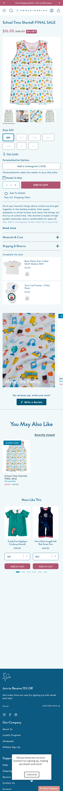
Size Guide (12, 153)
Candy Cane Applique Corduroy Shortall (17, 543)
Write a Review (35, 402)
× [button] (50, 752)
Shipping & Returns (14, 246)
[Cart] (58, 10)
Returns (7, 777)
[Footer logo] (7, 677)
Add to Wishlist (17, 193)
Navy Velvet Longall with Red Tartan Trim (46, 543)
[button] (35, 788)
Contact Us (9, 782)
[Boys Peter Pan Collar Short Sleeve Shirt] (12, 268)
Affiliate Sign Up (11, 747)
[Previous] (4, 2)
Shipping (7, 770)
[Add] (27, 273)
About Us (7, 729)
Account (7, 789)
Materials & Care (13, 237)
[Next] (59, 2)
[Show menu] (4, 10)
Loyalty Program (12, 735)
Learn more (31, 774)
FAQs (5, 765)
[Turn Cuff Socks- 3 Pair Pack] (12, 292)
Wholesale (8, 741)
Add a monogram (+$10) (31, 166)
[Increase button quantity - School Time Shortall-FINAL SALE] (16, 185)
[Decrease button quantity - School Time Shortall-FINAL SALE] (6, 185)
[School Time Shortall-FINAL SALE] (16, 456)
